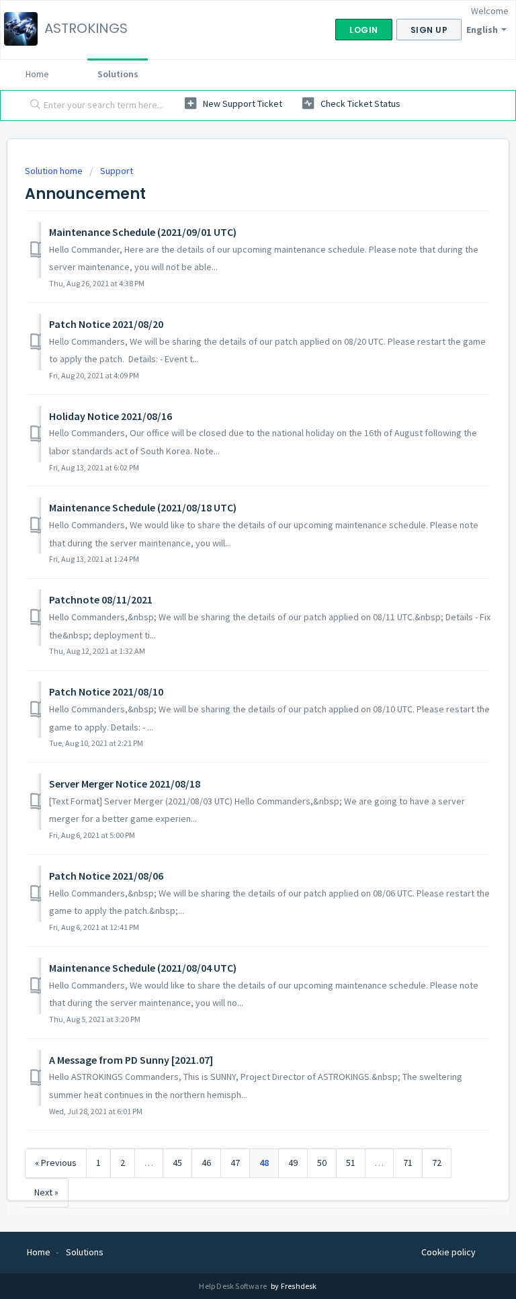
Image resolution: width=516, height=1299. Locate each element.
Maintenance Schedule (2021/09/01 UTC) (142, 232)
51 (350, 1163)
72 (436, 1163)
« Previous (56, 1163)
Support (116, 171)
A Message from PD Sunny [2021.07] (131, 1059)
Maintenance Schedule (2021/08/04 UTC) (142, 967)
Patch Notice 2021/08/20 (106, 324)
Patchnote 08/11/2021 (101, 599)
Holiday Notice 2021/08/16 (110, 416)
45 (177, 1163)
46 (206, 1163)
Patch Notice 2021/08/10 (106, 691)
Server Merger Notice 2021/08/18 (124, 783)
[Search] (32, 105)
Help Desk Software (233, 1286)
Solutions (117, 74)
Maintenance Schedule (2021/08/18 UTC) (142, 507)
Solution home (55, 171)
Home (37, 74)
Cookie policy (448, 1252)
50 (322, 1163)
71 (408, 1163)
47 (235, 1163)
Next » (46, 1192)
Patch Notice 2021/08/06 (106, 875)
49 (293, 1163)
